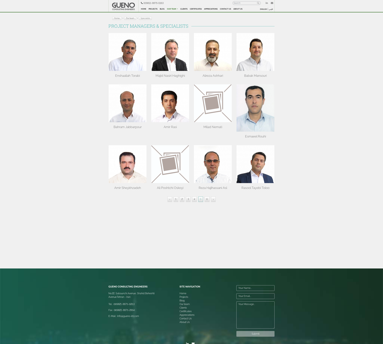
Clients (183, 9)
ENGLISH (263, 9)
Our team (172, 9)
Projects (153, 9)
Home (143, 9)
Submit (255, 333)
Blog (162, 9)
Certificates (196, 9)
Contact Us (225, 9)
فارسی (271, 9)
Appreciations (211, 9)
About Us (237, 9)
